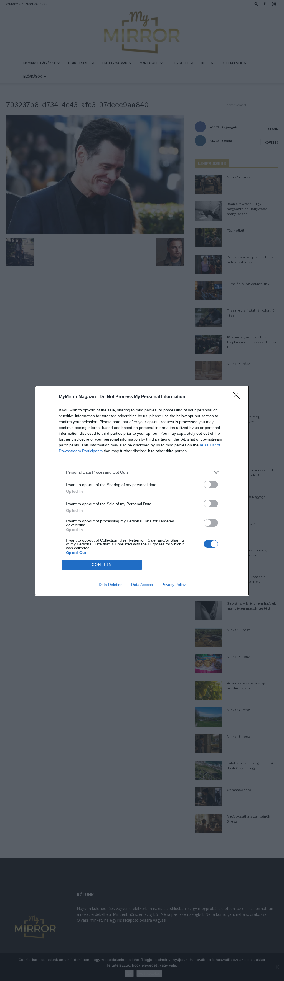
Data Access (142, 584)
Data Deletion (111, 584)
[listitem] (142, 472)
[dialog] (142, 490)
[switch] (211, 484)
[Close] (238, 397)
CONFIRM (102, 565)
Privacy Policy (173, 584)
